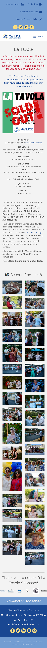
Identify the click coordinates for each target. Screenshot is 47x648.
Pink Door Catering (33, 143)
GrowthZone (30, 644)
